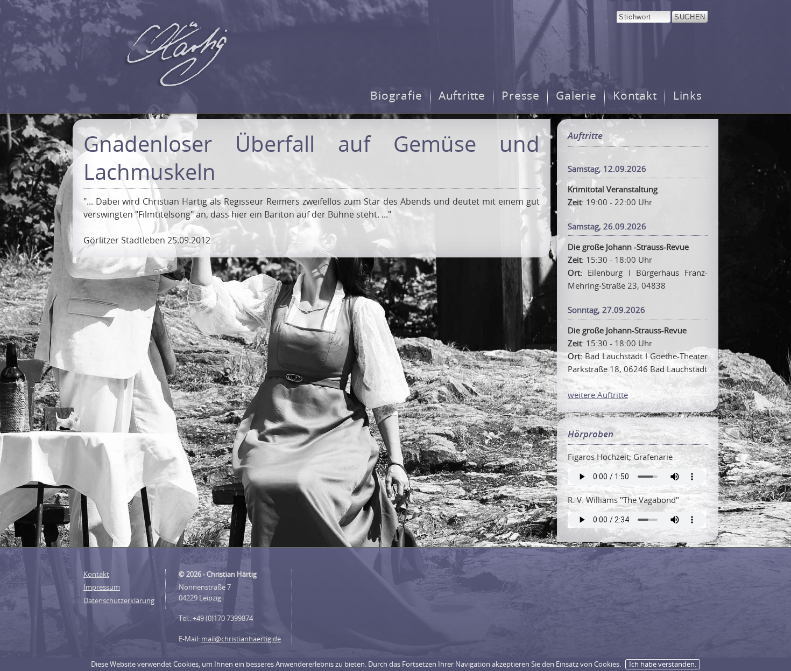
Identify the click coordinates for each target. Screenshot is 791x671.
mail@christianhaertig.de (241, 639)
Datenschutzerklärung (118, 600)
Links (687, 95)
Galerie (576, 95)
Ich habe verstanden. (662, 664)
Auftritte (462, 95)
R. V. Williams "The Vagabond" (623, 499)
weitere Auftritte (598, 394)
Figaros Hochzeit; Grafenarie (620, 456)
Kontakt (635, 95)
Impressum (101, 587)
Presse (521, 95)
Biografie (396, 95)
